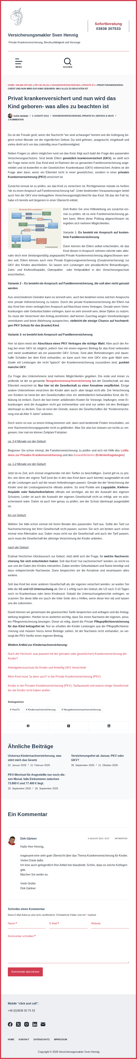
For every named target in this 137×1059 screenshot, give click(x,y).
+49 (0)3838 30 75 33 (21, 1010)
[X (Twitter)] (68, 726)
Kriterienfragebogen (110, 455)
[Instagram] (26, 1024)
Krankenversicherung (66, 85)
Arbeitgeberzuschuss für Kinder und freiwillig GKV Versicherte (47, 667)
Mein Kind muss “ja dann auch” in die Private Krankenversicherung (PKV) (54, 676)
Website (96, 923)
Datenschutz (42, 1039)
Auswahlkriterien (84, 455)
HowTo (15, 709)
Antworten (121, 838)
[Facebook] (28, 726)
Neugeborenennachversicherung (68, 380)
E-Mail (54, 923)
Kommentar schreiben (21, 936)
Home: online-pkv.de (20, 85)
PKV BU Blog (41, 85)
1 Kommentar (16, 119)
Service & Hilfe (105, 116)
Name (12, 923)
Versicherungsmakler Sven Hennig (43, 35)
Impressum (60, 1039)
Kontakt (24, 1039)
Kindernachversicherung (40, 709)
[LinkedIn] (109, 726)
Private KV (88, 85)
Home (11, 1039)
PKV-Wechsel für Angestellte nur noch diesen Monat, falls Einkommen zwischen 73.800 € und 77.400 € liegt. (36, 779)
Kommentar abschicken (25, 971)
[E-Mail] (43, 1024)
